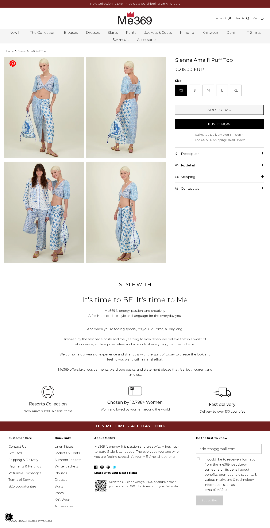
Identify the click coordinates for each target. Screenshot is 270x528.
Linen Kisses (64, 446)
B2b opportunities (22, 486)
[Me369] (135, 18)
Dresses (93, 33)
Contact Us (17, 446)
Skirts (113, 33)
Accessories (147, 40)
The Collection (43, 33)
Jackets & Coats (158, 33)
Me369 (21, 520)
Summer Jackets (68, 460)
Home (10, 51)
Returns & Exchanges (24, 473)
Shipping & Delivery (23, 460)
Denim (233, 33)
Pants (131, 33)
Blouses (71, 33)
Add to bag (219, 110)
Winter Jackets (66, 466)
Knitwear (210, 33)
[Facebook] (95, 467)
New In (15, 33)
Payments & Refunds (24, 466)
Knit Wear (62, 500)
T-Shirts (254, 33)
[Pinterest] (12, 63)
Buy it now (219, 124)
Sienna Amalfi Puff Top (32, 51)
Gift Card (15, 453)
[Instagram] (102, 467)
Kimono (187, 33)
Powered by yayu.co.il (39, 520)
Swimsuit (121, 40)
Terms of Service (21, 480)
